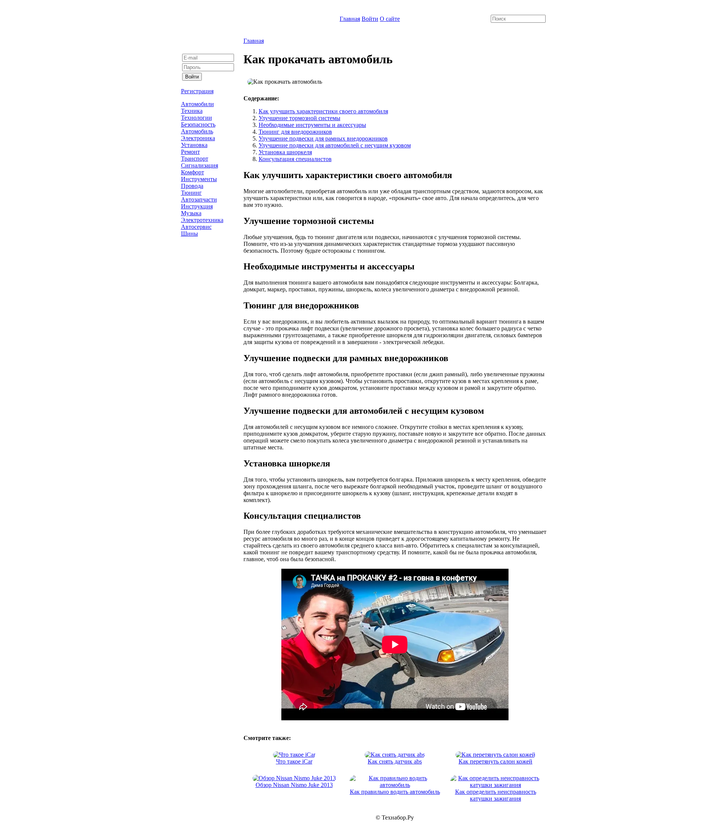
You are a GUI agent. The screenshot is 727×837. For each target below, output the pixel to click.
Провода (192, 186)
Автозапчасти (199, 199)
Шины (189, 233)
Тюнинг (191, 192)
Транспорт (194, 158)
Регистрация (197, 91)
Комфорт (192, 172)
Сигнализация (199, 165)
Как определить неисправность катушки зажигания (495, 795)
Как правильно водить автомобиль (395, 792)
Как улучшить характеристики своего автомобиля (323, 111)
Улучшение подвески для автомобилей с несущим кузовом (335, 145)
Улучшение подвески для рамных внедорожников (323, 138)
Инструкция (197, 206)
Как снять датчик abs (395, 761)
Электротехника (202, 220)
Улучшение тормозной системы (299, 118)
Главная (350, 19)
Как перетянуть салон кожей (495, 761)
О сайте (390, 19)
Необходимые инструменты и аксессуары (312, 125)
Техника (192, 111)
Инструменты (199, 179)
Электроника (198, 138)
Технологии (196, 117)
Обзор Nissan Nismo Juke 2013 (294, 785)
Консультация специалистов (295, 159)
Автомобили (197, 104)
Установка (194, 145)
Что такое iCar (294, 761)
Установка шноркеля (285, 152)
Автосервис (196, 227)
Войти (370, 19)
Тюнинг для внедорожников (295, 131)
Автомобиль (197, 131)
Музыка (191, 213)
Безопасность (198, 124)
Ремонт (190, 152)
